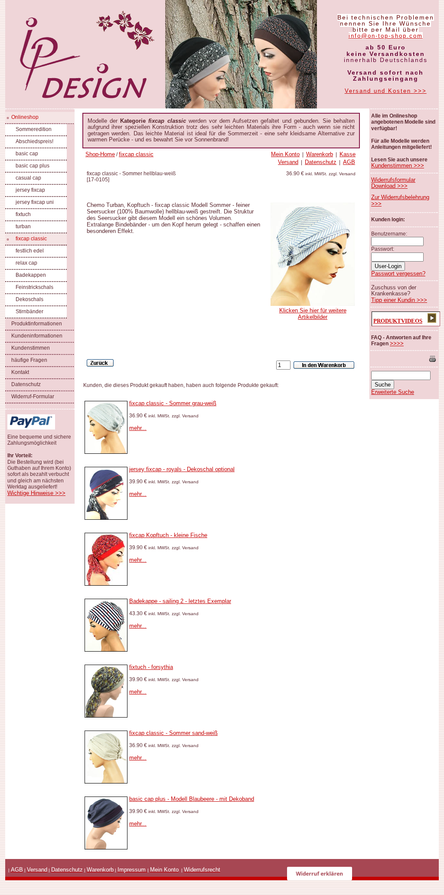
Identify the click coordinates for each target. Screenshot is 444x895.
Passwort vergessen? (398, 273)
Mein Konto (285, 154)
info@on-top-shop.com (386, 36)
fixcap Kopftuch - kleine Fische (168, 535)
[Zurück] (100, 363)
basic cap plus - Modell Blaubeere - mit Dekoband (191, 799)
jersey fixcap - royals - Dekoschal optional (182, 469)
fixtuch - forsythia (151, 667)
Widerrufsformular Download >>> (393, 183)
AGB (349, 162)
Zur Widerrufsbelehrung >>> (400, 200)
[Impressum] (146, 869)
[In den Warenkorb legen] (324, 365)
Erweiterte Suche (392, 392)
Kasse (348, 154)
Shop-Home (100, 154)
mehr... (138, 428)
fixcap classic (136, 154)
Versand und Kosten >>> (386, 91)
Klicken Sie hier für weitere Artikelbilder (312, 313)
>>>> (397, 343)
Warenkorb (319, 154)
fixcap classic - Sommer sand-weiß (173, 733)
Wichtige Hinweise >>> (36, 493)
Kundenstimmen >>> (397, 165)
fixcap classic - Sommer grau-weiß (172, 403)
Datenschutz (320, 162)
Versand (288, 162)
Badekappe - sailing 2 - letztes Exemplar (180, 601)
